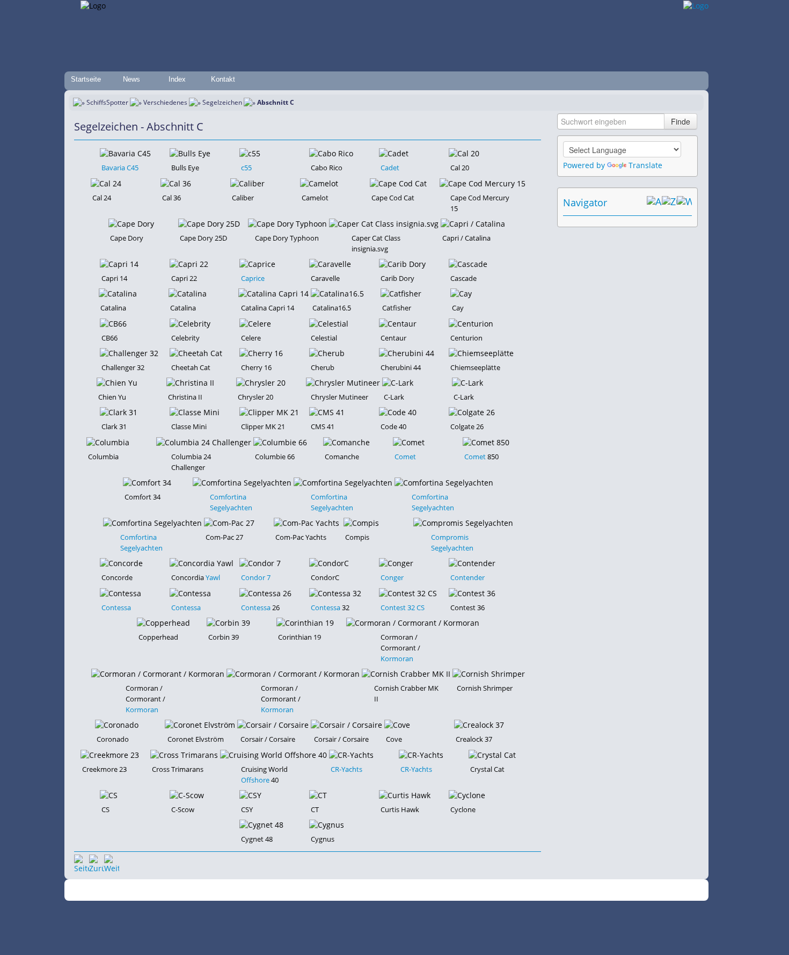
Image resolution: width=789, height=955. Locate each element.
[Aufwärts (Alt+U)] (654, 202)
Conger (392, 577)
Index (177, 79)
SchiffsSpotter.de (239, 890)
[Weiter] (111, 862)
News (131, 79)
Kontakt (223, 79)
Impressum (288, 890)
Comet (405, 456)
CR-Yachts (346, 769)
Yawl (213, 577)
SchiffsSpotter (107, 102)
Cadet (390, 167)
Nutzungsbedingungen (391, 890)
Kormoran (397, 658)
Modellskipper (472, 890)
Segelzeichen (222, 102)
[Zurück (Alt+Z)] (669, 202)
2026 (203, 890)
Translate (645, 165)
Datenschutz (331, 890)
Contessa (116, 607)
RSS (541, 890)
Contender (467, 577)
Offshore (255, 780)
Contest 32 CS (403, 607)
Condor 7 (256, 577)
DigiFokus (514, 890)
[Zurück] (96, 862)
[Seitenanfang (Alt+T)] (81, 862)
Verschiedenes (165, 102)
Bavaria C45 (119, 167)
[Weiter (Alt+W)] (684, 202)
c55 (246, 167)
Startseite (86, 79)
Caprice (253, 278)
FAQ (438, 890)
